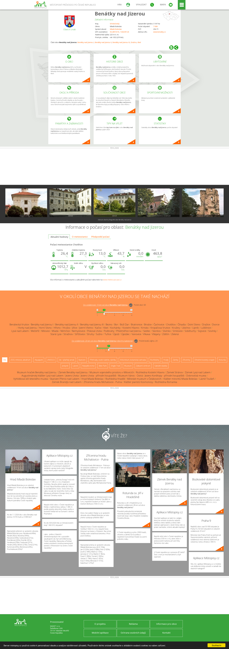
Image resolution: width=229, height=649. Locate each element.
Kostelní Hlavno (130, 327)
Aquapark (39, 359)
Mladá (55, 331)
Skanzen (82, 359)
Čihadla (182, 324)
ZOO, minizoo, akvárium (20, 359)
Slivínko (167, 331)
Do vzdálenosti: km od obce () (102, 341)
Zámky (175, 359)
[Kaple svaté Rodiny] (26, 202)
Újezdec (125, 334)
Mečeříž (35, 331)
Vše (4, 359)
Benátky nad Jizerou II (103, 42)
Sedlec (146, 331)
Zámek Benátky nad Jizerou (73, 372)
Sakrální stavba (160, 365)
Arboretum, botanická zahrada (133, 359)
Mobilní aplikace (100, 632)
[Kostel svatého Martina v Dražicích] (159, 202)
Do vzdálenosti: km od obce (105, 305)
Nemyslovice (78, 331)
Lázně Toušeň (206, 378)
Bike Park (103, 365)
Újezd (116, 334)
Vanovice (136, 334)
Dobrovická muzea (196, 375)
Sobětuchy (190, 331)
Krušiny (176, 327)
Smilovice (178, 331)
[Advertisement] (114, 167)
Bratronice (136, 324)
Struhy (90, 334)
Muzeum (128, 365)
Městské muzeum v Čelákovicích (144, 378)
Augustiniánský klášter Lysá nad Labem (42, 375)
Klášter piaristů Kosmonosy (138, 382)
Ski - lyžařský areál (66, 359)
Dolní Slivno (194, 324)
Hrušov (66, 327)
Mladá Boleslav (116, 29)
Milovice (45, 331)
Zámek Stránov (175, 372)
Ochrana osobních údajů (133, 632)
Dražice (134, 42)
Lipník (195, 327)
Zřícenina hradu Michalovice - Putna (103, 382)
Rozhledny (154, 359)
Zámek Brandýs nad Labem (67, 382)
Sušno (99, 334)
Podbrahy (109, 331)
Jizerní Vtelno (86, 327)
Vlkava (146, 334)
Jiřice (74, 327)
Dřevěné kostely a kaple (204, 359)
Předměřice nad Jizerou (128, 331)
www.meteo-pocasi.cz (112, 279)
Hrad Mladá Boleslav (92, 378)
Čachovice (159, 324)
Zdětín (165, 334)
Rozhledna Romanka (166, 382)
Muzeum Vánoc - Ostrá (130, 375)
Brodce (148, 324)
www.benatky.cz (159, 32)
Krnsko (144, 327)
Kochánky (115, 327)
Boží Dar (124, 324)
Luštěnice (206, 327)
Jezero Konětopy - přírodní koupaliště (164, 375)
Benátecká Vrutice (19, 324)
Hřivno (57, 327)
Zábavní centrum (143, 365)
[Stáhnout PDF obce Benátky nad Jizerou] (171, 47)
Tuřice (107, 334)
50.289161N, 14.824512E (119, 32)
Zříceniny (186, 359)
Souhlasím (216, 645)
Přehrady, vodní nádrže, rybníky (103, 359)
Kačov (98, 327)
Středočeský (114, 24)
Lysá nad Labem (20, 331)
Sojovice (202, 331)
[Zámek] (70, 202)
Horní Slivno (45, 327)
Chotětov (171, 324)
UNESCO (51, 359)
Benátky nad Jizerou (120, 13)
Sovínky (212, 331)
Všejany (156, 334)
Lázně (75, 365)
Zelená (175, 334)
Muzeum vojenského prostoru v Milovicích (112, 372)
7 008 (155, 26)
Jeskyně (65, 365)
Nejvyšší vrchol (88, 365)
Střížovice (80, 334)
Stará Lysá (55, 334)
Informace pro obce (166, 623)
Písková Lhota (94, 331)
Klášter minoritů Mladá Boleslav (180, 378)
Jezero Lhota (72, 375)
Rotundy (222, 359)
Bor (116, 324)
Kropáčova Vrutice (160, 327)
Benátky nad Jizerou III (121, 42)
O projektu (100, 623)
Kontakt (166, 632)
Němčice (65, 331)
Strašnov (68, 334)
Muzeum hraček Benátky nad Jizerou (36, 372)
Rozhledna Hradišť (115, 378)
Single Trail (115, 365)
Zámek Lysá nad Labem (198, 372)
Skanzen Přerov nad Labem (64, 378)
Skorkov (156, 331)
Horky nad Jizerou (27, 327)
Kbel (139, 42)
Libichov (186, 327)
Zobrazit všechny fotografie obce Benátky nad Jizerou (114, 220)
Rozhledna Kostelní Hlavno (150, 372)
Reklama (133, 623)
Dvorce (215, 324)
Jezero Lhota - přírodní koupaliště (98, 375)
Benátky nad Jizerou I (85, 42)
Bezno (109, 324)
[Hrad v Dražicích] (203, 202)
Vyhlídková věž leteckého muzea (30, 378)
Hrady (165, 359)
